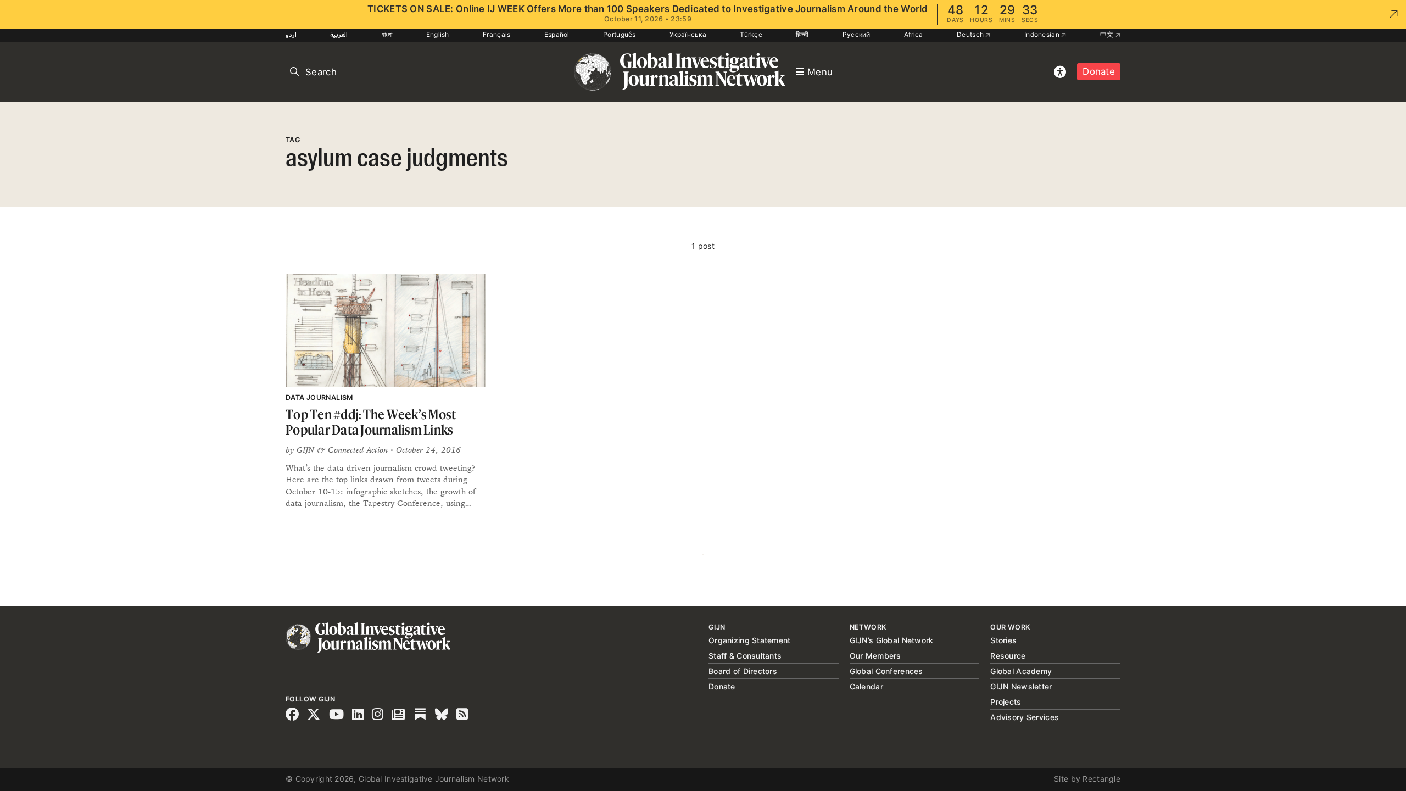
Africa (913, 34)
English (437, 34)
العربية (339, 34)
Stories (1003, 640)
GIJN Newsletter (1021, 686)
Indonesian (1042, 34)
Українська (687, 34)
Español (557, 34)
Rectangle (1101, 778)
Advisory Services (1024, 717)
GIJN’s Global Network (892, 640)
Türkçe (751, 34)
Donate (1099, 71)
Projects (1005, 701)
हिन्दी (802, 34)
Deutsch (971, 34)
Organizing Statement (749, 640)
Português (619, 34)
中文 (1107, 34)
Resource (1007, 655)
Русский (857, 34)
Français (496, 34)
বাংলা (387, 34)
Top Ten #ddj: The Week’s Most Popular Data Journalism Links (371, 422)
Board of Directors (742, 671)
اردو (291, 34)
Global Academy (1021, 671)
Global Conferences (886, 671)
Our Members (875, 655)
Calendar (866, 686)
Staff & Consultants (745, 655)
